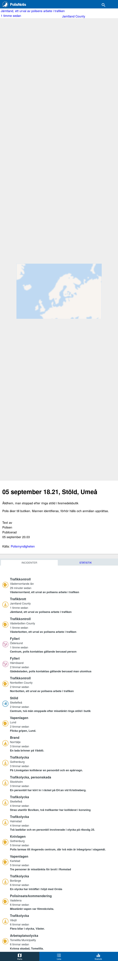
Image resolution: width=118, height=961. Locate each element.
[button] (63, 585)
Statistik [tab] (85, 562)
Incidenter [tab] (29, 562)
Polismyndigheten (23, 546)
